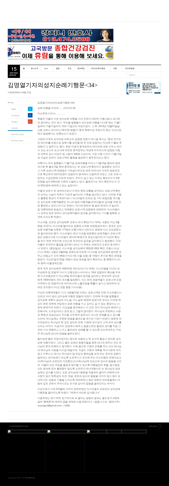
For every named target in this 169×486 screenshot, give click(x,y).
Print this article (17, 140)
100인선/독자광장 (98, 68)
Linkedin (14, 128)
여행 (115, 68)
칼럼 (58, 68)
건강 (69, 68)
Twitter (13, 109)
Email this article (17, 134)
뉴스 (46, 68)
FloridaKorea (30, 477)
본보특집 (81, 68)
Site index (153, 426)
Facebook (15, 115)
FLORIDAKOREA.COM (84, 10)
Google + (15, 121)
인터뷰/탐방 (130, 68)
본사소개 (34, 68)
